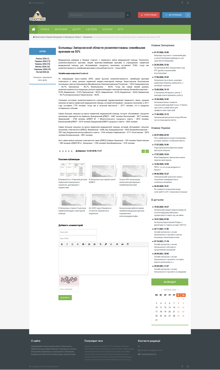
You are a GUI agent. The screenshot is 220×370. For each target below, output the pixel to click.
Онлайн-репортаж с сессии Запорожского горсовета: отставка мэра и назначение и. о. (169, 259)
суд (129, 360)
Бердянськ (88, 346)
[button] (61, 244)
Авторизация (175, 15)
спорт (125, 360)
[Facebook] (182, 3)
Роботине (119, 349)
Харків (131, 349)
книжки (99, 354)
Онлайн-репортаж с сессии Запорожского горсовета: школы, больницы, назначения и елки (168, 234)
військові (92, 352)
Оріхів (114, 349)
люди (111, 354)
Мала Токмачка (96, 349)
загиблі (118, 352)
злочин (87, 354)
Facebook (84, 73)
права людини (126, 357)
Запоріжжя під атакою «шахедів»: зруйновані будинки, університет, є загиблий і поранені (168, 83)
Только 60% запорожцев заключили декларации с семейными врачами (130, 182)
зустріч (93, 354)
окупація (94, 357)
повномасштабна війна (112, 357)
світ (121, 360)
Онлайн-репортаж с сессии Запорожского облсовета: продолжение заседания (165, 247)
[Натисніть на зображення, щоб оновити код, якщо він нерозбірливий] (69, 280)
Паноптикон (53, 367)
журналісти (110, 352)
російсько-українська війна (95, 360)
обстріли (88, 357)
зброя (128, 352)
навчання (125, 354)
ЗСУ (110, 346)
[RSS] (188, 3)
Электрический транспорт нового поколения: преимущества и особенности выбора (168, 179)
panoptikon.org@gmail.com (151, 350)
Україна (126, 349)
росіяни (108, 360)
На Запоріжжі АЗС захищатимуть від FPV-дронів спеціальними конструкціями (169, 70)
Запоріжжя (116, 346)
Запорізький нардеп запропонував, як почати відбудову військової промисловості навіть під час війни (170, 212)
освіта (100, 357)
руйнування (115, 360)
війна (87, 352)
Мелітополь (107, 349)
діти (97, 352)
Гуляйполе (96, 346)
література (117, 354)
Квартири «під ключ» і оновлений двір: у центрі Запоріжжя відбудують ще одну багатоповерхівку (170, 58)
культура (105, 354)
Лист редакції (38, 3)
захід (123, 352)
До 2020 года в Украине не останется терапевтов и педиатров (100, 210)
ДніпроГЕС (104, 346)
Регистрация (150, 15)
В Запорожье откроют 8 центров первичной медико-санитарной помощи (72, 210)
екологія (103, 352)
